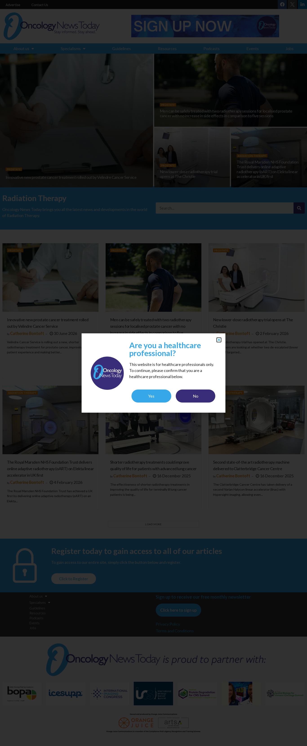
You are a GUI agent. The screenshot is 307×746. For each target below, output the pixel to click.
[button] (219, 340)
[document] (153, 373)
